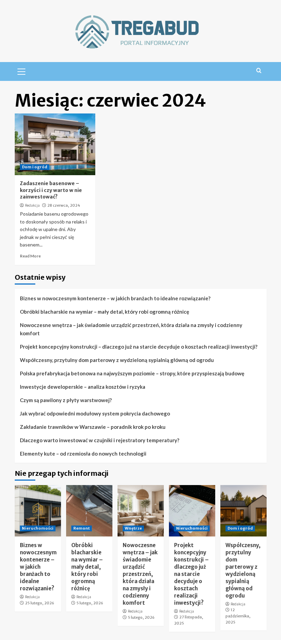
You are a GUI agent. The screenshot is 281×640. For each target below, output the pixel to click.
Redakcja (32, 205)
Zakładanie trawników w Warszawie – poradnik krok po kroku (93, 427)
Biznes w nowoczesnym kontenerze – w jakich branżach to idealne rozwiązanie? (115, 298)
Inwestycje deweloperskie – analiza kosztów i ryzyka (82, 387)
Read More (30, 255)
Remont (81, 528)
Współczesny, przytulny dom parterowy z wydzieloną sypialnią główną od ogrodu (117, 360)
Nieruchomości (37, 528)
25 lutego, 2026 (39, 603)
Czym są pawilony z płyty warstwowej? (66, 400)
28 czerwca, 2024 (63, 205)
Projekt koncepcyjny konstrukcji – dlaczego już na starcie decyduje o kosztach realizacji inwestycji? (138, 346)
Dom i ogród (34, 167)
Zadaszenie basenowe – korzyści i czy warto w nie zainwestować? (51, 190)
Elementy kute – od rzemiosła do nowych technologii (83, 453)
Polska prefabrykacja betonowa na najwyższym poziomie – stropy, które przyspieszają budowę (132, 373)
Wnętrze (133, 528)
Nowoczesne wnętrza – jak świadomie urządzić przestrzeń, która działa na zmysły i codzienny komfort (131, 329)
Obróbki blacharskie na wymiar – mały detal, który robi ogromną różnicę (104, 312)
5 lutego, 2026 (89, 603)
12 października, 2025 (238, 615)
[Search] (259, 71)
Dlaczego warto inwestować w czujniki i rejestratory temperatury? (99, 440)
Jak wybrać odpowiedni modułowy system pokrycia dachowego (95, 413)
